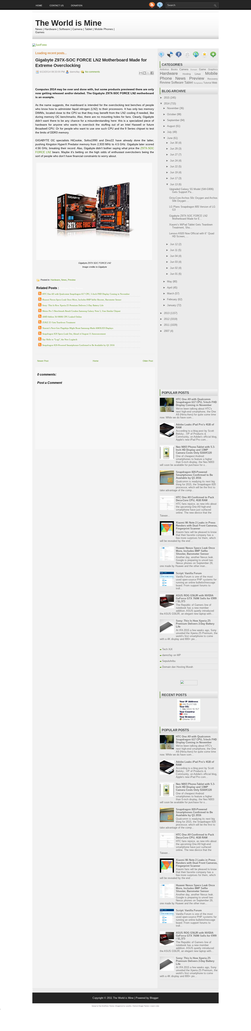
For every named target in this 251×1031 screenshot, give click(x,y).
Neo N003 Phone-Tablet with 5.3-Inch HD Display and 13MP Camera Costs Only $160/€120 (195, 449)
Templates (198, 83)
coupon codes (154, 1006)
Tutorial (207, 82)
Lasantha (128, 1006)
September (173, 120)
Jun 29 (174, 148)
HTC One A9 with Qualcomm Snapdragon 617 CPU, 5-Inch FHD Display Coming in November (86, 294)
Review (165, 82)
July (170, 131)
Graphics (213, 69)
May (170, 281)
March (171, 293)
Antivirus (164, 69)
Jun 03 (174, 261)
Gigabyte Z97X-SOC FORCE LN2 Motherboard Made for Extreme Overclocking (91, 62)
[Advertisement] (81, 452)
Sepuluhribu (169, 661)
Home (39, 5)
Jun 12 (174, 244)
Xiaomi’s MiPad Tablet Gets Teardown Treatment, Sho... (191, 226)
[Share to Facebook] (152, 73)
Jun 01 (174, 273)
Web (214, 82)
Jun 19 (174, 172)
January (172, 305)
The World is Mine (68, 23)
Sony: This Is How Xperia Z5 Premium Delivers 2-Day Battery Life (73, 305)
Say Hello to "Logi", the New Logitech (59, 339)
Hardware (55, 280)
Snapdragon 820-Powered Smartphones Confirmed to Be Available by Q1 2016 (78, 345)
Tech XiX (167, 649)
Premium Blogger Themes (141, 1006)
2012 (167, 319)
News (64, 280)
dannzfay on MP (171, 655)
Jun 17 (174, 178)
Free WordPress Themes (106, 1006)
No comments (92, 71)
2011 (167, 324)
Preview (71, 280)
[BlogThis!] (144, 73)
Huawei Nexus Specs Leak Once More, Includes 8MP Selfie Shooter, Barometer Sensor (81, 299)
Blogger (154, 997)
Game (202, 69)
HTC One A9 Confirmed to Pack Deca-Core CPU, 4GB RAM (195, 499)
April (170, 287)
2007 (167, 330)
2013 (167, 313)
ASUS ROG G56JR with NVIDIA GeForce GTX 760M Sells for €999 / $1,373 (196, 598)
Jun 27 (174, 154)
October (172, 114)
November (173, 108)
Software (177, 82)
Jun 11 (174, 250)
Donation (76, 5)
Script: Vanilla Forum (189, 573)
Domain (193, 69)
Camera (183, 69)
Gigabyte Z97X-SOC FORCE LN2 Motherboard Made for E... (188, 217)
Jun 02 (174, 267)
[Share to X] (148, 73)
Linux (198, 73)
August (171, 126)
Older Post (148, 361)
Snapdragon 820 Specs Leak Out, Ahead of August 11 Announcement (74, 334)
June (170, 138)
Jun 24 (174, 160)
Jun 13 (174, 184)
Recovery (212, 79)
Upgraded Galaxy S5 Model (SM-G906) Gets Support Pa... (191, 190)
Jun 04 (174, 256)
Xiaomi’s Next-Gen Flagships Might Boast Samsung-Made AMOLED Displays (77, 328)
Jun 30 (174, 142)
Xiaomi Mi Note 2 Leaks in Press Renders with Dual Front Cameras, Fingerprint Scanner (196, 525)
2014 (167, 103)
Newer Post (42, 361)
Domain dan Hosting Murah (177, 666)
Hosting (187, 74)
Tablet (188, 82)
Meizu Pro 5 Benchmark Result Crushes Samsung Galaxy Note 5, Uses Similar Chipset (81, 311)
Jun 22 (174, 166)
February (172, 299)
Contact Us (57, 5)
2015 (167, 97)
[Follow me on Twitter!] (160, 7)
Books (174, 69)
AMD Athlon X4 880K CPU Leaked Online (62, 317)
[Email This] (141, 73)
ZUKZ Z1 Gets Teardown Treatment (58, 322)
